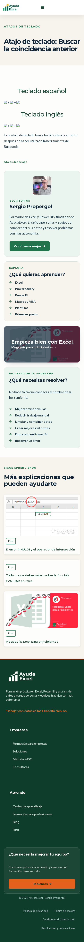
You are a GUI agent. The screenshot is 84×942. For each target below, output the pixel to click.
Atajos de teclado (22, 26)
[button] (42, 7)
